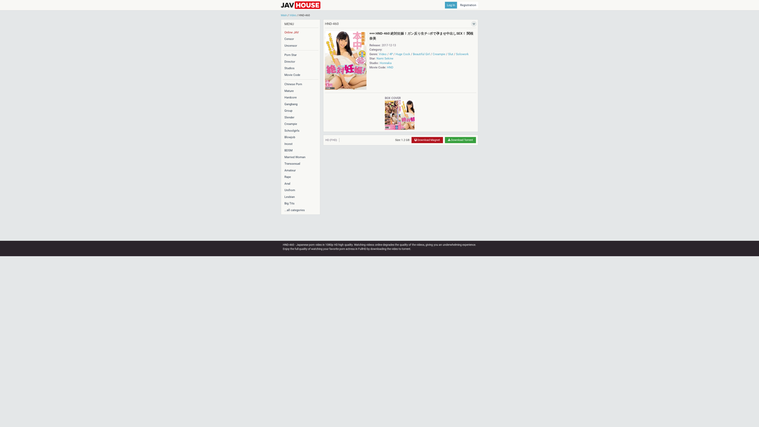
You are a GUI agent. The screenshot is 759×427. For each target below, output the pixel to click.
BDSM (288, 150)
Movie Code (292, 75)
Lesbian (289, 197)
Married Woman (294, 157)
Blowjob (289, 137)
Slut (450, 54)
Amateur (290, 170)
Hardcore (290, 97)
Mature (289, 91)
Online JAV (291, 32)
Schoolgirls (291, 130)
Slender (289, 117)
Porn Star (290, 55)
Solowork (462, 54)
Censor (289, 39)
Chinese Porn (293, 84)
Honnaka (386, 63)
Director (289, 61)
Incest (288, 144)
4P (391, 54)
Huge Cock (403, 54)
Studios (289, 68)
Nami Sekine (385, 58)
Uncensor (290, 45)
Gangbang (290, 104)
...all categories (294, 210)
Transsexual (292, 163)
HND (390, 67)
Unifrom (289, 190)
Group (288, 110)
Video (383, 54)
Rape (287, 177)
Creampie (290, 124)
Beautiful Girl (421, 54)
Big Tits (289, 203)
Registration (468, 5)
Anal (287, 183)
